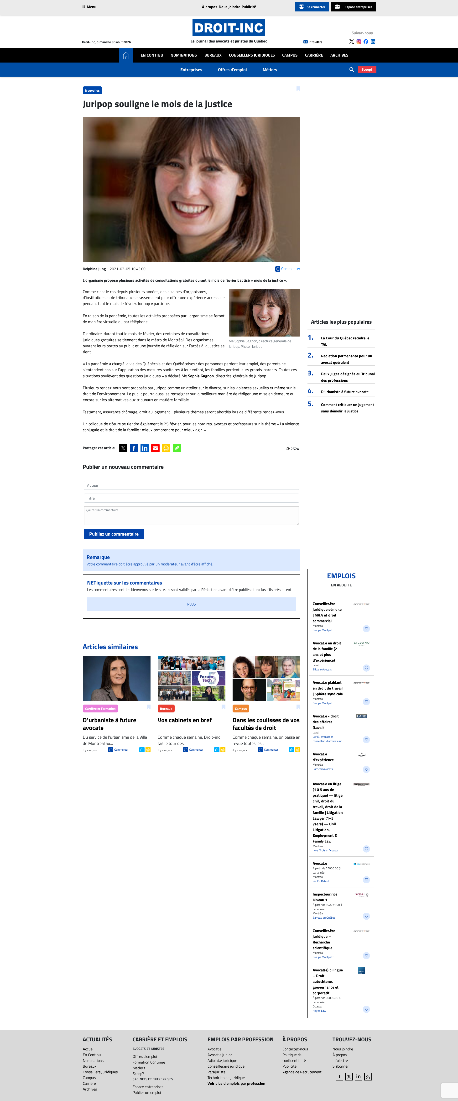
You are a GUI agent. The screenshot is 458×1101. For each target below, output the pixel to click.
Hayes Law (319, 1010)
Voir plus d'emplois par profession (236, 1083)
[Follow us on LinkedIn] (373, 41)
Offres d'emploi (232, 69)
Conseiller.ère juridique (226, 1066)
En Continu (152, 55)
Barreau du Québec (324, 917)
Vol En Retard (321, 881)
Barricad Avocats (323, 769)
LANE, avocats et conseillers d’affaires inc (327, 738)
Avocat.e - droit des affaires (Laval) (326, 721)
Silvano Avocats (322, 669)
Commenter (121, 749)
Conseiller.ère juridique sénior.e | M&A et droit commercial (327, 612)
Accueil (88, 1049)
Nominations (184, 55)
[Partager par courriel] (155, 448)
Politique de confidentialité (294, 1057)
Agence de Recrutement (302, 1072)
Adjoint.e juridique (222, 1060)
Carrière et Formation (100, 708)
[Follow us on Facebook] (366, 41)
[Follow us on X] (351, 41)
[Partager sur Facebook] (134, 448)
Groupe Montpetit (323, 630)
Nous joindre (229, 7)
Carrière (314, 55)
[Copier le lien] (177, 448)
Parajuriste (216, 1072)
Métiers (270, 69)
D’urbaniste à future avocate (345, 392)
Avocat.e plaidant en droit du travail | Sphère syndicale (328, 688)
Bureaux (213, 55)
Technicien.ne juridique (226, 1077)
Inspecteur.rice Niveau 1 (325, 897)
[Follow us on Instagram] (359, 41)
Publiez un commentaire (114, 533)
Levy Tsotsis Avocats (325, 850)
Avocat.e (320, 863)
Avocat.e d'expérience (323, 757)
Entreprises (191, 69)
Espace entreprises (358, 6)
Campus (289, 55)
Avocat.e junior (220, 1055)
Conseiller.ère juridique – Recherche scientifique (324, 939)
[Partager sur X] (123, 448)
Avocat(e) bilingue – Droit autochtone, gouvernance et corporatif (328, 981)
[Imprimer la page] (166, 448)
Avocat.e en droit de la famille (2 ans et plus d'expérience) (327, 651)
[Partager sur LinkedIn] (145, 448)
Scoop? (367, 69)
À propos (209, 7)
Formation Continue (149, 1062)
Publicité (249, 7)
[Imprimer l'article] (148, 749)
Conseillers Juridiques (252, 55)
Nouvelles (92, 90)
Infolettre (315, 41)
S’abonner (341, 1066)
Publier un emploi (147, 1092)
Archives (339, 55)
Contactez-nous (295, 1049)
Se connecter (316, 6)
